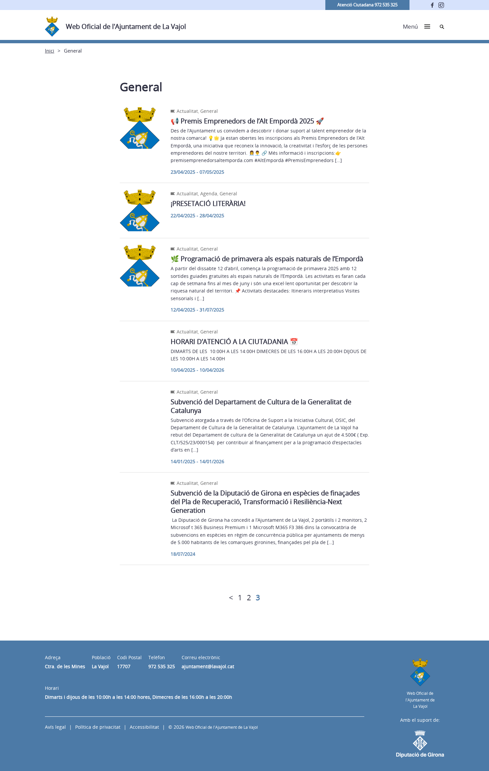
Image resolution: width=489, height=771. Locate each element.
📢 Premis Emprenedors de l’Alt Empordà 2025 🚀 (247, 120)
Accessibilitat (144, 727)
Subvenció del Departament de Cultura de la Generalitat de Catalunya (261, 406)
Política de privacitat (97, 727)
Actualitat (187, 111)
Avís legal (55, 727)
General (209, 111)
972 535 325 (161, 666)
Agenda (208, 193)
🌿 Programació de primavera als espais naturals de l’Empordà (267, 258)
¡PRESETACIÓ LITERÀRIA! (208, 203)
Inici (49, 50)
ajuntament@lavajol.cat (208, 666)
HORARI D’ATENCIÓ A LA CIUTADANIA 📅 (234, 341)
